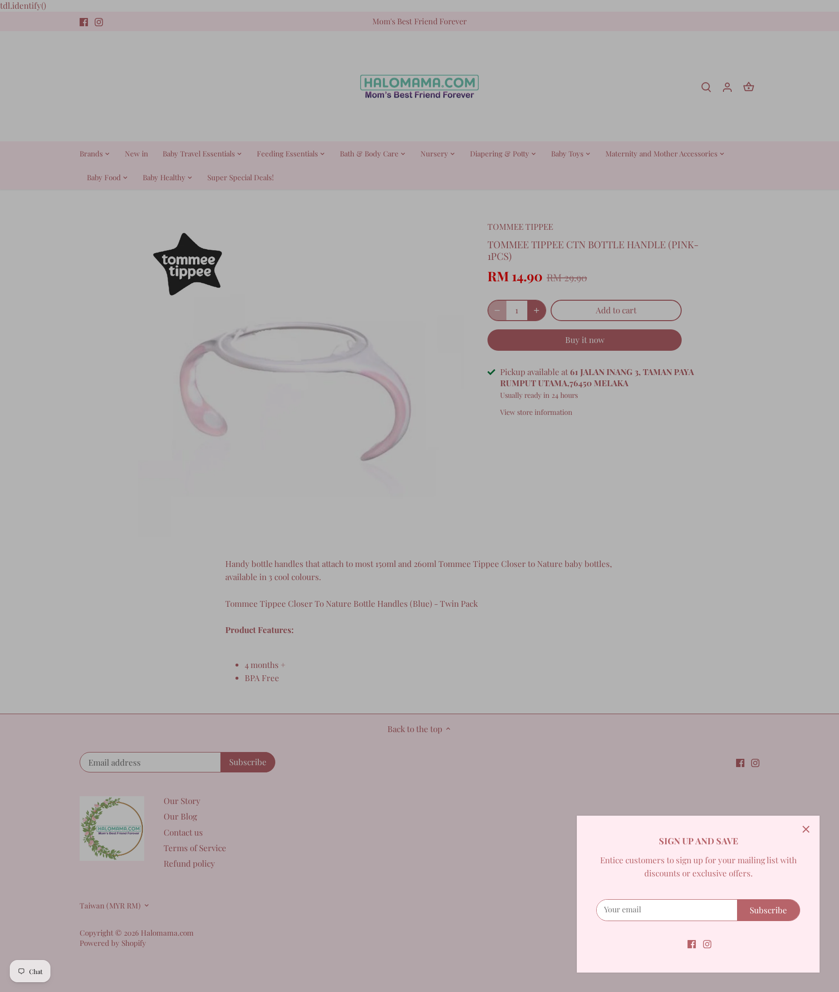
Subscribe (768, 910)
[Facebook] (692, 943)
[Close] (806, 829)
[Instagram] (707, 943)
